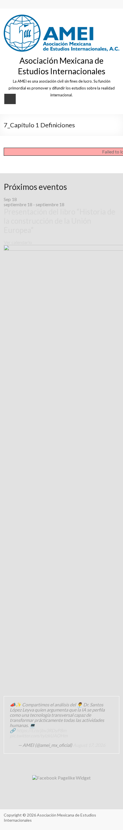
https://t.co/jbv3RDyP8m (41, 730)
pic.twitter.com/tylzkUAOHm (39, 735)
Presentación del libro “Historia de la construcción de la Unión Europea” (59, 221)
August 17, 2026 (89, 745)
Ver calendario (18, 242)
